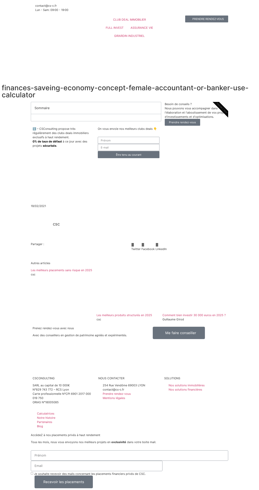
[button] (156, 107)
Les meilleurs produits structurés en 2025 (124, 315)
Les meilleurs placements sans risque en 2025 (61, 270)
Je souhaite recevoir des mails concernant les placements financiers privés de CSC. (90, 473)
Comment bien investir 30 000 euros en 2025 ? (194, 315)
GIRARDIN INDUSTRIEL (129, 36)
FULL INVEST (115, 27)
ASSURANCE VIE (142, 27)
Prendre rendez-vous (182, 122)
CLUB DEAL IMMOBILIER (129, 19)
